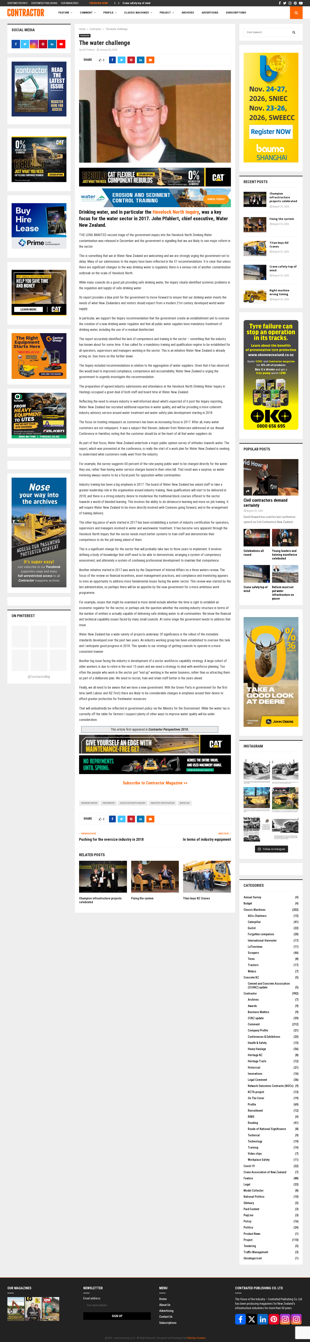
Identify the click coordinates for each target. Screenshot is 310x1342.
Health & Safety (257, 1043)
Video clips (255, 1153)
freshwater (108, 803)
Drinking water (89, 803)
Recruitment (255, 1110)
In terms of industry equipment (207, 839)
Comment (254, 1024)
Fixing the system (142, 898)
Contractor (84, 35)
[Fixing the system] (255, 224)
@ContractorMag (39, 677)
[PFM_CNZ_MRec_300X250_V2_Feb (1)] (39, 247)
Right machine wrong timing (279, 292)
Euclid (251, 928)
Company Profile (258, 1030)
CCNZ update (256, 1018)
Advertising (210, 12)
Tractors (253, 965)
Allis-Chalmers (257, 916)
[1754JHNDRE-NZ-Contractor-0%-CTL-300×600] (271, 725)
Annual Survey (252, 897)
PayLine (248, 1215)
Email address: (92, 1298)
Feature (63, 12)
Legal (247, 1184)
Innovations (255, 1073)
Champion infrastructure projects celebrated (283, 197)
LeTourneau (255, 946)
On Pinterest (23, 616)
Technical (254, 1135)
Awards (252, 1006)
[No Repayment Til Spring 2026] (155, 773)
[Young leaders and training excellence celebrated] (285, 537)
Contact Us (166, 1316)
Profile (108, 12)
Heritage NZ (255, 1055)
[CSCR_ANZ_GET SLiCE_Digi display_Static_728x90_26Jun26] (155, 752)
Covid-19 (249, 1166)
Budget (248, 903)
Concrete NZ (251, 977)
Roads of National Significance (267, 1129)
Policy (247, 1221)
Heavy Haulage (257, 1049)
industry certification (162, 803)
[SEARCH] (293, 32)
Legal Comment (257, 1079)
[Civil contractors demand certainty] (271, 477)
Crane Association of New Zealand (265, 1172)
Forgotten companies (261, 934)
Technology (255, 1141)
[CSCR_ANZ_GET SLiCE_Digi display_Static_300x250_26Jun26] (39, 314)
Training (253, 1147)
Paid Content (251, 1209)
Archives (188, 12)
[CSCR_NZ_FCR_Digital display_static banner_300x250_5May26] (39, 181)
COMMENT (86, 12)
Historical (254, 1067)
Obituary (249, 1203)
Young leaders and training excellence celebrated (284, 554)
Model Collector (254, 1190)
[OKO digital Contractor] (271, 428)
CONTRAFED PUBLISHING (44, 3)
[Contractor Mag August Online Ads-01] (39, 378)
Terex (251, 959)
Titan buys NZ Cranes (196, 898)
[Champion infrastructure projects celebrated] (255, 199)
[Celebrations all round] (257, 537)
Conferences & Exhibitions (264, 1036)
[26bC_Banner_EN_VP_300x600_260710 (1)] (271, 161)
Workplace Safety (259, 1159)
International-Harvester (262, 940)
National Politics (254, 1196)
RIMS (251, 1116)
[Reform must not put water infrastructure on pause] (285, 573)
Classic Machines (136, 12)
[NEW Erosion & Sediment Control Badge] (155, 206)
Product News (252, 1233)
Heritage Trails (257, 1061)
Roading (253, 1122)
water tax (185, 803)
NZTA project (256, 1092)
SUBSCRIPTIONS (236, 12)
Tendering (250, 1246)
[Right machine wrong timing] (255, 296)
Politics (248, 1227)
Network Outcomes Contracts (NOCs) (270, 1086)
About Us (164, 1304)
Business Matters (258, 1012)
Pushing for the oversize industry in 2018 (111, 839)
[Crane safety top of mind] (255, 272)
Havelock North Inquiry (176, 212)
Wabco (252, 971)
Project (165, 12)
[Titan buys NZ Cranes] (255, 248)
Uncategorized (252, 1258)
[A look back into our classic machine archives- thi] (257, 772)
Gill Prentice (88, 49)
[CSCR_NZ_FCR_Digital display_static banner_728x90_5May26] (155, 185)
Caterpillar (254, 922)
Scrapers (253, 952)
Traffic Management (256, 1252)
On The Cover (256, 1098)
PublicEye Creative (196, 1337)
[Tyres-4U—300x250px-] (39, 437)
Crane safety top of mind (137, 3)
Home (163, 1298)
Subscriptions (168, 1322)
